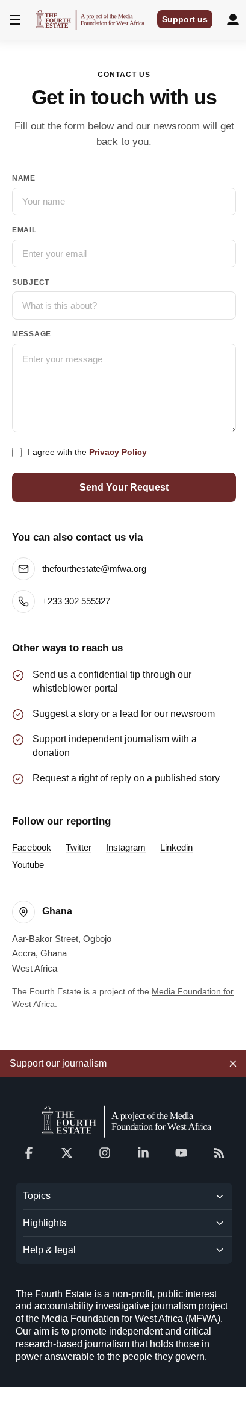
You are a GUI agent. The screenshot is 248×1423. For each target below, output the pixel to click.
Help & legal (49, 1250)
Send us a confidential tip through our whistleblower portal (112, 681)
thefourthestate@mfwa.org (94, 568)
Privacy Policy (118, 452)
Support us (185, 19)
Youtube (28, 865)
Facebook (31, 847)
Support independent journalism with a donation (115, 746)
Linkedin (176, 847)
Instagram (126, 847)
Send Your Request (124, 487)
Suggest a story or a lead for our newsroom (124, 713)
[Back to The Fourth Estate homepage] (124, 1121)
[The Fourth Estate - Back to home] (90, 20)
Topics (37, 1196)
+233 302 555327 (76, 601)
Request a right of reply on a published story (126, 778)
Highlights (44, 1223)
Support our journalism (58, 1063)
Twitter (78, 847)
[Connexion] (233, 20)
